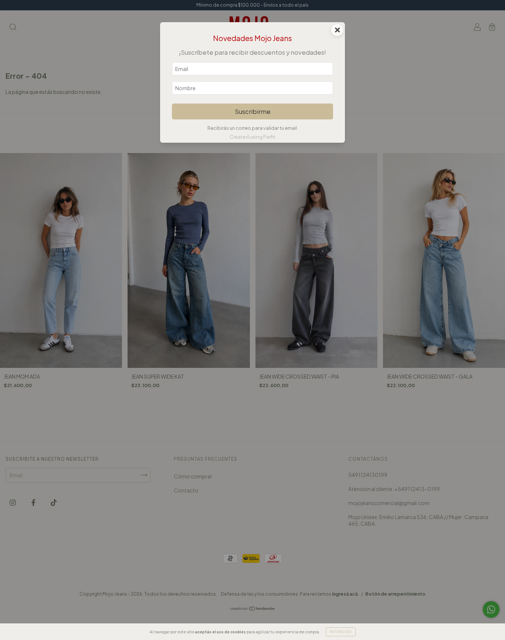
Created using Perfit (252, 137)
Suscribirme (253, 111)
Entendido (341, 632)
